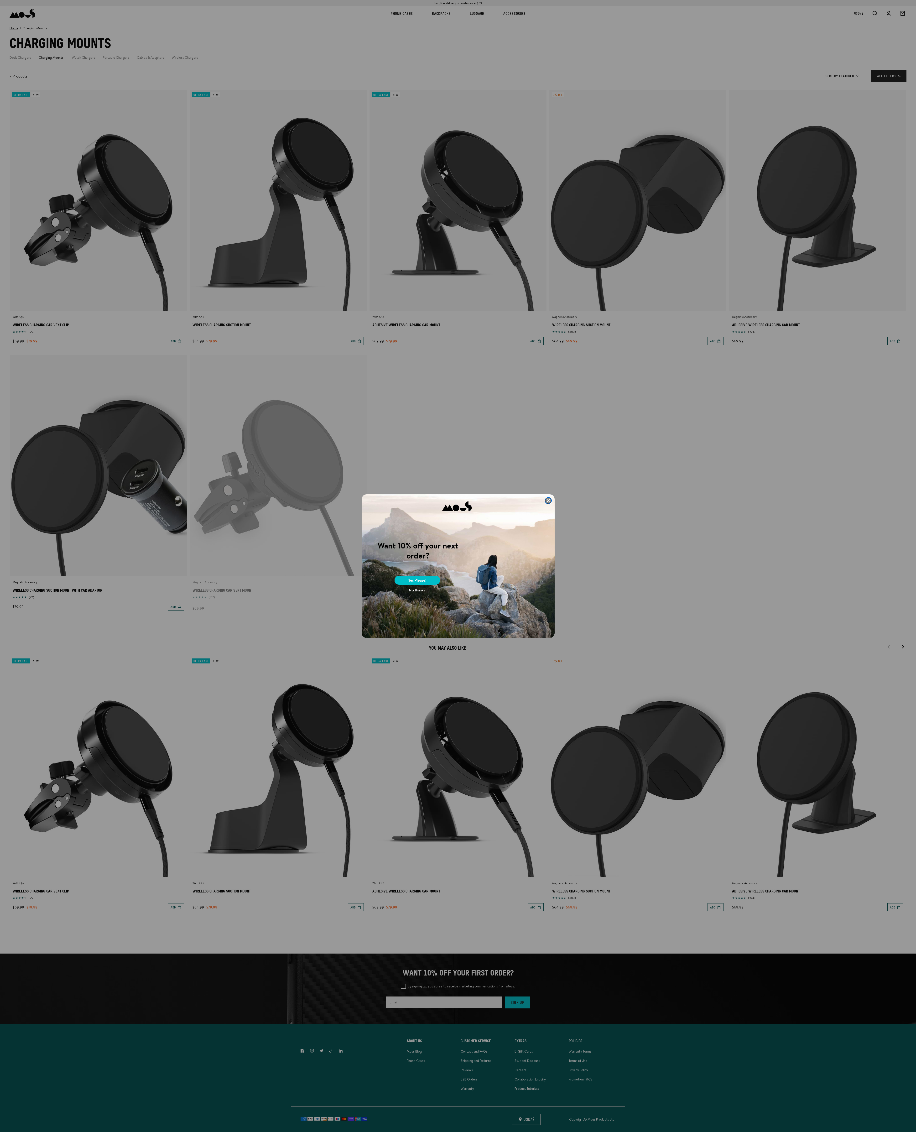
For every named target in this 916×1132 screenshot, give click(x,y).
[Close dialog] (548, 500)
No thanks (417, 590)
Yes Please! (417, 580)
